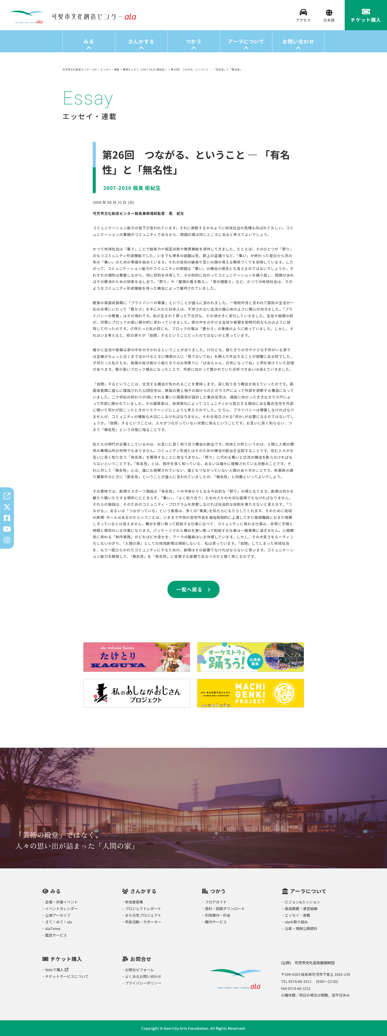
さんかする (141, 41)
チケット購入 (66, 958)
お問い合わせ (298, 41)
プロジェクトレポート (143, 908)
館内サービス (216, 921)
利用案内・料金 (217, 915)
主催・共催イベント (61, 901)
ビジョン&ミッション (302, 901)
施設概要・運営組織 (301, 908)
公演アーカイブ (57, 915)
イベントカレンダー (61, 908)
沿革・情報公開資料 (301, 928)
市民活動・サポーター (143, 921)
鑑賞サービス (56, 935)
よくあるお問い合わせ (143, 976)
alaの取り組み (296, 921)
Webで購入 (54, 969)
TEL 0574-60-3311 (296, 981)
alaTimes (52, 928)
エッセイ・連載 (297, 915)
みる (88, 41)
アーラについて (246, 41)
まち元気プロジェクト (143, 915)
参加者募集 (134, 901)
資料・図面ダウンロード (225, 908)
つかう (194, 41)
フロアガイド (216, 901)
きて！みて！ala (58, 921)
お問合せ (140, 958)
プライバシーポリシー (143, 983)
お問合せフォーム (139, 969)
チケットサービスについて (66, 976)
